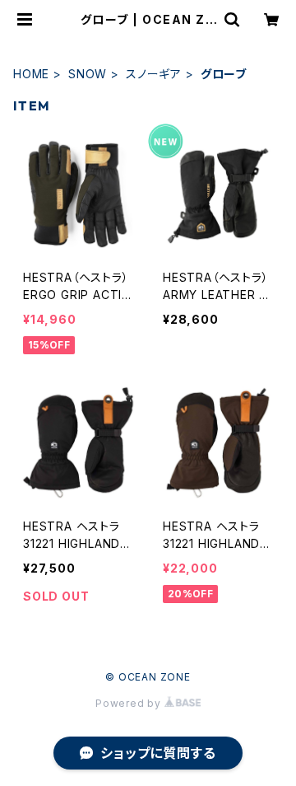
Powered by (129, 703)
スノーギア (154, 74)
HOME (31, 74)
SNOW (87, 74)
